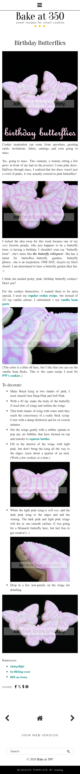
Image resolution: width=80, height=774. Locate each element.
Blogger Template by (40, 769)
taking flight (17, 666)
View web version (40, 735)
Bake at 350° (45, 759)
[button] (40, 5)
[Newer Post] (8, 717)
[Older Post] (72, 717)
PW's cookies (11, 375)
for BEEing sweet (20, 672)
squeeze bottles (39, 438)
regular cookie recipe (42, 295)
